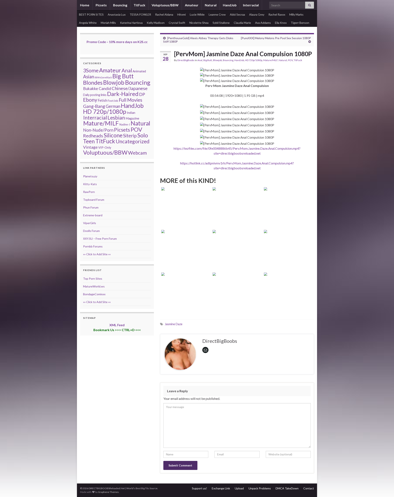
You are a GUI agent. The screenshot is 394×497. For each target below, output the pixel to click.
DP (142, 94)
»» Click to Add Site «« (97, 254)
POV (290, 60)
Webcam (137, 153)
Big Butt (207, 60)
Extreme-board (92, 215)
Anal (199, 60)
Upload (239, 488)
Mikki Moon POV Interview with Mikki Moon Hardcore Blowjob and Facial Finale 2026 (288, 299)
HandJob (230, 5)
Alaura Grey (256, 14)
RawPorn (89, 192)
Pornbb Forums (93, 246)
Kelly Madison (156, 22)
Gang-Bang (94, 106)
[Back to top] (385, 488)
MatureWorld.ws (94, 286)
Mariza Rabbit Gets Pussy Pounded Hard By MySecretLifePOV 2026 (237, 257)
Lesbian (116, 117)
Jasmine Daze (173, 324)
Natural (210, 5)
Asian (88, 76)
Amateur (191, 5)
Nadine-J (124, 124)
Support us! (199, 488)
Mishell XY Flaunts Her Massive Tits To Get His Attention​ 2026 (186, 257)
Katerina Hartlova (131, 22)
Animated (139, 71)
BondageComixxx (94, 294)
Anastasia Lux (117, 14)
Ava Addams (263, 22)
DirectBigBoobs (186, 60)
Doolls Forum (91, 231)
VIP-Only (104, 147)
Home (84, 5)
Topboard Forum (93, 199)
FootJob (113, 100)
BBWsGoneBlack (103, 77)
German (113, 106)
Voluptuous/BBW (165, 5)
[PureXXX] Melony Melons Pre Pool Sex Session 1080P (276, 38)
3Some (90, 70)
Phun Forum (90, 207)
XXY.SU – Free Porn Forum (100, 238)
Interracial (251, 5)
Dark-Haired (123, 93)
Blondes (93, 82)
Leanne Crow (217, 14)
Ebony (90, 100)
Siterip (130, 135)
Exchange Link (221, 488)
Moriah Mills (108, 22)
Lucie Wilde (197, 14)
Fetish (102, 100)
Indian (131, 112)
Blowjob (217, 60)
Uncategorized (132, 141)
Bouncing (120, 5)
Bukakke (90, 88)
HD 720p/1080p (253, 60)
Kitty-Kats (90, 184)
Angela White (88, 22)
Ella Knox (281, 22)
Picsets (101, 5)
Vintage (90, 147)
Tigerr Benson (300, 22)
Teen (89, 141)
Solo (142, 135)
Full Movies (130, 100)
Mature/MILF (270, 60)
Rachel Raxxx (276, 14)
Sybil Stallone (221, 22)
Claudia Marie (242, 22)
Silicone (113, 135)
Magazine (132, 118)
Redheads (93, 135)
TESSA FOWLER (140, 14)
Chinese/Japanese (130, 88)
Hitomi (181, 14)
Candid (105, 88)
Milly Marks (296, 14)
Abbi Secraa (237, 14)
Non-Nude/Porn (98, 130)
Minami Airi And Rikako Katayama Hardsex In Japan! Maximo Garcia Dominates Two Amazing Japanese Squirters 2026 (237, 294)
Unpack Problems (260, 488)
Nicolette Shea (198, 22)
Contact (308, 488)
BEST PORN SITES (91, 14)
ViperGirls (89, 223)
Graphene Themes (108, 492)
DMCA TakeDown (287, 488)
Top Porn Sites (92, 278)
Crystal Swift (177, 22)
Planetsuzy (90, 176)
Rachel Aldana (164, 14)
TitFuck (139, 5)
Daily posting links (95, 95)
